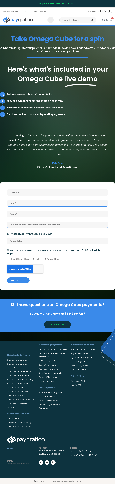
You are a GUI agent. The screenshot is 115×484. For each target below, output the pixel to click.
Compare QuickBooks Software (17, 405)
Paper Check (53, 259)
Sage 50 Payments (47, 365)
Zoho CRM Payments (48, 396)
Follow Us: (92, 11)
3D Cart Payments (78, 361)
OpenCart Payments (79, 369)
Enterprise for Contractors (19, 371)
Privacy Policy (66, 481)
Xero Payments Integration (51, 373)
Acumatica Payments (48, 369)
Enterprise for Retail (16, 387)
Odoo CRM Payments (48, 400)
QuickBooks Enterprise (17, 360)
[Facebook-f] (41, 462)
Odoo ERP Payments (48, 377)
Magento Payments (79, 353)
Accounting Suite (46, 381)
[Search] (92, 20)
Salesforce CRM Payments (51, 392)
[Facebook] (101, 11)
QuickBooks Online (15, 395)
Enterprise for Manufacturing (20, 379)
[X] (105, 11)
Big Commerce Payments (82, 357)
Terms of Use (55, 481)
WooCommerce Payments (82, 349)
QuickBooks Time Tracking (19, 422)
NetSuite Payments (47, 361)
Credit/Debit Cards (20, 259)
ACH (38, 259)
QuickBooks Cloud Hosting (19, 426)
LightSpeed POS (77, 381)
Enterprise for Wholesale (18, 375)
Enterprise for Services (17, 391)
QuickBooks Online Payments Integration (52, 355)
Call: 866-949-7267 (11, 11)
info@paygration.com (18, 463)
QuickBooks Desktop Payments (53, 349)
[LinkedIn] (110, 11)
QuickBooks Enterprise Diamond (17, 366)
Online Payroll (13, 418)
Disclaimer (77, 481)
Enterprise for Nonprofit (17, 383)
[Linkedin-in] (53, 462)
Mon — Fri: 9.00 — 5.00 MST (36, 11)
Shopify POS (75, 385)
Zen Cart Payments (79, 365)
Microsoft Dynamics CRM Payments (50, 406)
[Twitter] (47, 462)
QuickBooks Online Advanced (20, 399)
